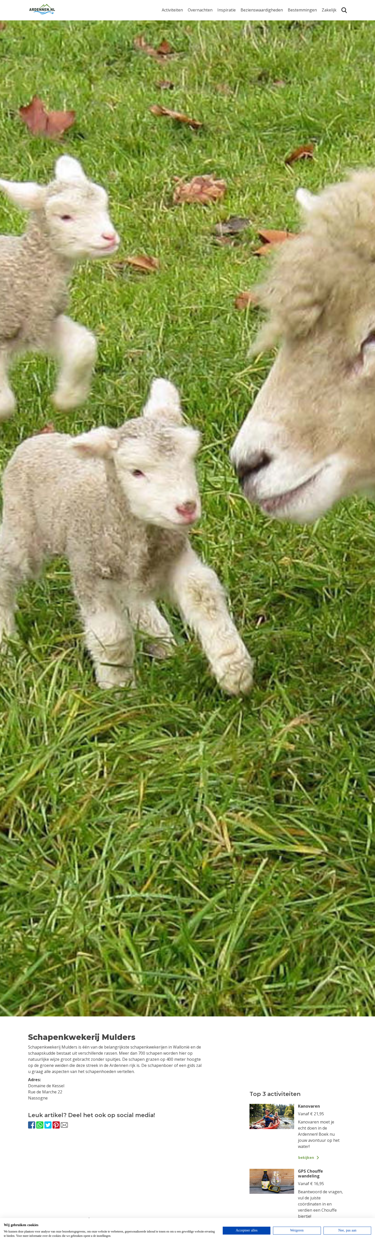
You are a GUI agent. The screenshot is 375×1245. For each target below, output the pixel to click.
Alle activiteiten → (179, 72)
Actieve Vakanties (234, 19)
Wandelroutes (254, 19)
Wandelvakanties (233, 35)
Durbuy (295, 19)
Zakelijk (329, 10)
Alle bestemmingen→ (304, 75)
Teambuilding (335, 19)
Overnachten (200, 10)
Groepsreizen (335, 27)
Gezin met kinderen (236, 43)
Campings (197, 19)
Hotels (194, 27)
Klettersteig (173, 56)
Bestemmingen (302, 10)
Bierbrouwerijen (256, 43)
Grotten (248, 51)
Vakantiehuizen (203, 35)
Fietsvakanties (231, 27)
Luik (292, 40)
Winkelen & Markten (260, 67)
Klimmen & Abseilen (180, 48)
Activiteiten (172, 10)
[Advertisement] (133, 1177)
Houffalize (297, 64)
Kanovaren (172, 64)
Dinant (294, 56)
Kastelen (249, 35)
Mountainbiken (176, 32)
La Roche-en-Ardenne (300, 30)
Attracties (250, 27)
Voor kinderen (254, 59)
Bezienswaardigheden (262, 10)
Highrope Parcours (180, 40)
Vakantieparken (203, 43)
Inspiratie (226, 10)
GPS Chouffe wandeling (174, 22)
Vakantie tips (229, 51)
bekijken (306, 1157)
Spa (291, 48)
